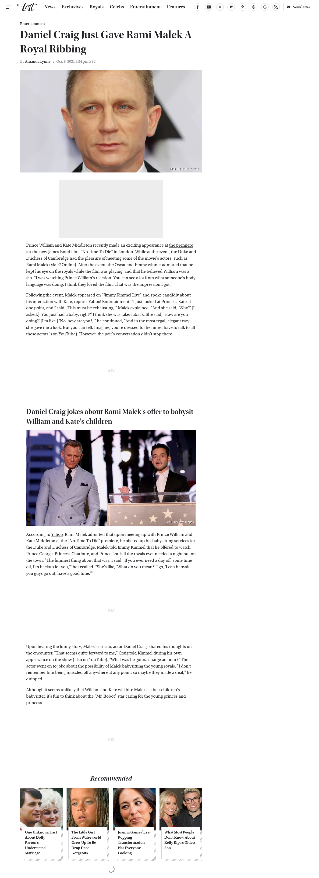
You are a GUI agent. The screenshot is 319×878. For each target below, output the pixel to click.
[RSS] (276, 7)
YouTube (67, 334)
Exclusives (73, 7)
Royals (97, 7)
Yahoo (57, 534)
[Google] (265, 7)
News (50, 7)
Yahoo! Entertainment (109, 301)
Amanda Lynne (37, 61)
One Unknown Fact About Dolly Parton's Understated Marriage (41, 842)
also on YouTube (90, 659)
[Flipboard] (231, 7)
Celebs (117, 7)
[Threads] (253, 7)
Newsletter (301, 7)
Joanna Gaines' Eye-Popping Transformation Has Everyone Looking (134, 842)
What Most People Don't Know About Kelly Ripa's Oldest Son (179, 840)
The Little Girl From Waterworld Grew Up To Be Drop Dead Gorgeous (86, 842)
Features (176, 7)
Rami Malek (37, 264)
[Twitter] (220, 7)
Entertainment (145, 7)
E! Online (65, 264)
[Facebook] (197, 7)
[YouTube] (209, 7)
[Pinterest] (242, 7)
